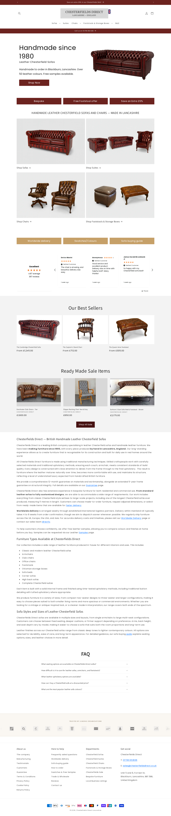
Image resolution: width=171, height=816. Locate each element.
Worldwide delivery (39, 240)
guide (129, 634)
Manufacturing (24, 759)
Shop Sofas (22, 167)
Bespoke (39, 101)
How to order (57, 768)
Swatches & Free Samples (63, 772)
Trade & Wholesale (60, 776)
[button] (19, 13)
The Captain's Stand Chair (72, 347)
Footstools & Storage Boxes (99, 768)
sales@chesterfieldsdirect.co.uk (140, 765)
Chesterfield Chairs (95, 763)
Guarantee (91, 485)
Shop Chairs (23, 221)
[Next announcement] (153, 2)
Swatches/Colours (85, 240)
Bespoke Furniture (94, 776)
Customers (22, 768)
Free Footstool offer (85, 101)
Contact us (56, 785)
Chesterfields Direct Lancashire (88, 810)
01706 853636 (130, 760)
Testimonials (23, 763)
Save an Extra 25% (132, 101)
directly (46, 521)
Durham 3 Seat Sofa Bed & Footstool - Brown (126, 410)
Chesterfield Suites (95, 759)
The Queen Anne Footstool (119, 347)
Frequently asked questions (64, 754)
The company (23, 754)
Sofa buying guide (132, 240)
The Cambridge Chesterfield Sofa (29, 347)
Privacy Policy (23, 781)
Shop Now (34, 82)
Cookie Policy (23, 785)
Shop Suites (92, 167)
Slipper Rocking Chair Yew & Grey (75, 409)
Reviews (55, 781)
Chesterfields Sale (94, 772)
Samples (83, 532)
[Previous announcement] (17, 2)
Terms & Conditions (26, 776)
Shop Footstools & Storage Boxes (103, 221)
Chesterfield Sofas (95, 754)
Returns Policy (23, 790)
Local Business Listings (96, 781)
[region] (104, 269)
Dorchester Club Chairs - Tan (27, 409)
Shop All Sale (85, 424)
